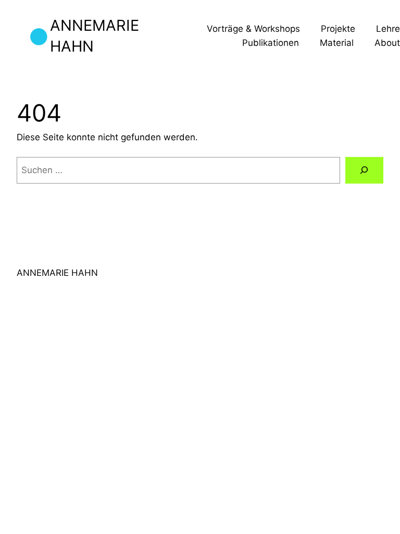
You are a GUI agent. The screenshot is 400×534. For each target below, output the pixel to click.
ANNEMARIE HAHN (57, 273)
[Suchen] (364, 170)
